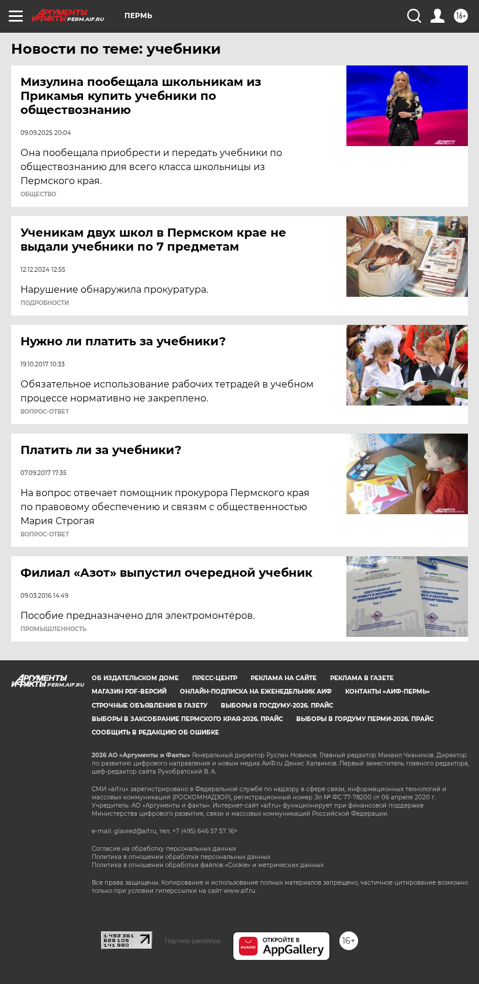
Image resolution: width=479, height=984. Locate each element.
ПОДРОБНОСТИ (44, 303)
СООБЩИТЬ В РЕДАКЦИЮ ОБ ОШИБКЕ (155, 732)
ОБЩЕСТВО (38, 195)
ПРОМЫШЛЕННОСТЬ (53, 629)
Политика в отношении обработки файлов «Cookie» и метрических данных (208, 865)
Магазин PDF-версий (129, 691)
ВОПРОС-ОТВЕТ (44, 412)
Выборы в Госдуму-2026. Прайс (277, 705)
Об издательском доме (135, 678)
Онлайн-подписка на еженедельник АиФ (256, 691)
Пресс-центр (214, 678)
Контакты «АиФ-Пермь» (387, 691)
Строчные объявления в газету (149, 705)
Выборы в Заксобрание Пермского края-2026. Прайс (187, 719)
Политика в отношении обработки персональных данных (181, 857)
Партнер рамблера (192, 940)
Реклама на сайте (284, 678)
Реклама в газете (362, 678)
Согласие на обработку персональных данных (164, 849)
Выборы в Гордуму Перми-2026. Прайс (364, 719)
